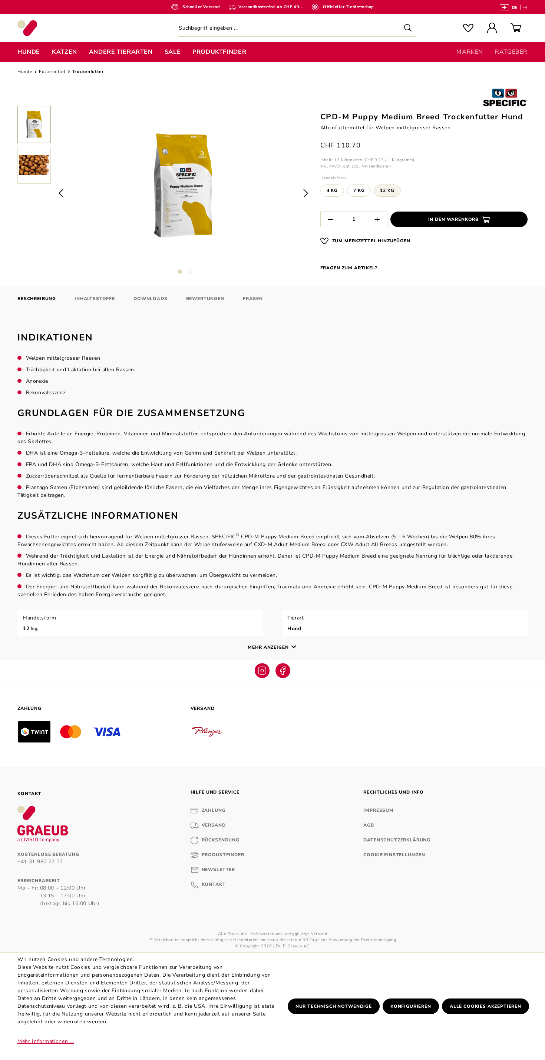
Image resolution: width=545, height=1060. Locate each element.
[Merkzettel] (468, 28)
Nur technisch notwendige (333, 1006)
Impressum (378, 810)
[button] (34, 126)
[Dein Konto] (492, 28)
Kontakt (214, 884)
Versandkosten (376, 166)
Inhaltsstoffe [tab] (95, 299)
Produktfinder (223, 855)
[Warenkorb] (516, 28)
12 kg (387, 190)
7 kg (358, 190)
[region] (164, 193)
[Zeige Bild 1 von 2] (180, 271)
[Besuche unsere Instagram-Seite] (262, 670)
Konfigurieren (410, 1006)
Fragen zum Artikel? (348, 268)
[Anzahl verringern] (330, 219)
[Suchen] (407, 28)
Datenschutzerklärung (396, 840)
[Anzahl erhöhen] (377, 219)
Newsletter (218, 870)
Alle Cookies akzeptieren (485, 1006)
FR (525, 7)
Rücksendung (221, 840)
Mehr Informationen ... (45, 1041)
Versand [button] (203, 708)
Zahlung (214, 810)
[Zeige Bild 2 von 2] (190, 271)
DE (515, 7)
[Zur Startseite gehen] (77, 28)
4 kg (332, 190)
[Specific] (505, 97)
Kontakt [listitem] (29, 794)
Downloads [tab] (150, 299)
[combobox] (297, 28)
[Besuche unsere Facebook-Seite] (282, 670)
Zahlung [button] (29, 708)
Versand (214, 825)
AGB (368, 825)
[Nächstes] (305, 193)
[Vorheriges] (60, 193)
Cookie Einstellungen (394, 855)
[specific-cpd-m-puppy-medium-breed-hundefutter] (183, 185)
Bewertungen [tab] (205, 299)
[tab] (36, 298)
